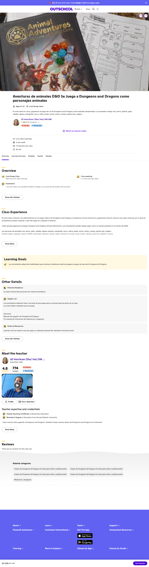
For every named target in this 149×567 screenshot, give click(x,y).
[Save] (146, 16)
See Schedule (140, 563)
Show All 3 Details (12, 197)
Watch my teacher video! (76, 131)
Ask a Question (28, 402)
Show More (9, 244)
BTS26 (78, 3)
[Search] (93, 9)
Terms (92, 3)
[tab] (5, 156)
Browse (77, 9)
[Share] (141, 16)
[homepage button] (61, 9)
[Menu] (97, 9)
